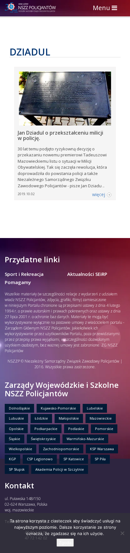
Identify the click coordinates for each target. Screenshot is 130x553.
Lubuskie (16, 418)
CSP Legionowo (40, 459)
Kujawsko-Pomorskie (58, 408)
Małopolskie (69, 418)
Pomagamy (18, 282)
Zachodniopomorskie (61, 448)
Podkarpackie (45, 428)
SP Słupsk (17, 469)
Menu (106, 8)
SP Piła (100, 459)
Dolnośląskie (19, 408)
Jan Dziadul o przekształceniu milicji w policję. (60, 135)
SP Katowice (73, 459)
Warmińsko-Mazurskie (85, 438)
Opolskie (16, 428)
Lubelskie (95, 408)
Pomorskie (104, 428)
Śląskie (14, 438)
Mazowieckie (101, 418)
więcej (98, 194)
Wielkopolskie (20, 448)
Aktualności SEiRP (87, 274)
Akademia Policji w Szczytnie (59, 469)
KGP (12, 459)
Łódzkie (41, 418)
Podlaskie (76, 428)
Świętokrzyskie (43, 438)
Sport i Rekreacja (24, 274)
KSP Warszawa (102, 448)
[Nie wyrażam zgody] (122, 533)
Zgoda (65, 542)
